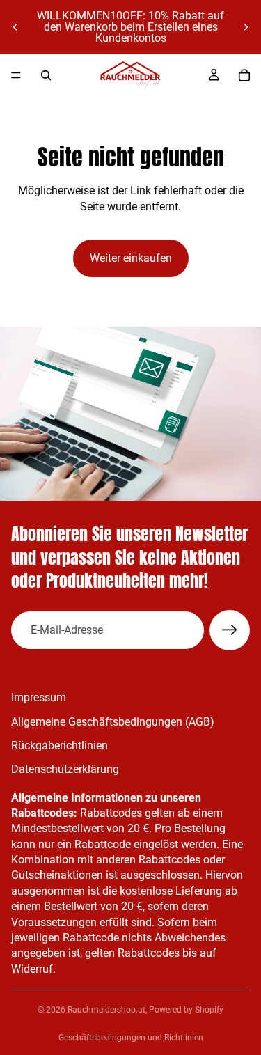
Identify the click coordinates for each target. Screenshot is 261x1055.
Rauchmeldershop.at (106, 1010)
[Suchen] (46, 75)
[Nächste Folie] (245, 27)
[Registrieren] (229, 630)
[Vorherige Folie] (15, 27)
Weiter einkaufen (131, 258)
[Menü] (16, 75)
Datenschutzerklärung (65, 769)
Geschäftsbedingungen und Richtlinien (130, 1037)
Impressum (38, 697)
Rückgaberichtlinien (59, 745)
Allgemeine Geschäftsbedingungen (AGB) (112, 721)
